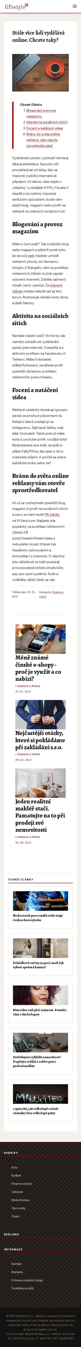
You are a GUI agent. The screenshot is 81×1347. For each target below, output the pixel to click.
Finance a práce (28, 686)
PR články (52, 514)
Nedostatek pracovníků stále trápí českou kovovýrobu (38, 917)
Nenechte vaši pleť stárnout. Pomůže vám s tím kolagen (39, 1012)
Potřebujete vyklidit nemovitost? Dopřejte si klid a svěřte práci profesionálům (37, 1061)
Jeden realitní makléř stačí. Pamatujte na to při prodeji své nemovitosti (40, 815)
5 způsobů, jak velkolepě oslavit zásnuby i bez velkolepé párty (35, 1110)
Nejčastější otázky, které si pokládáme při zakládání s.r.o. (40, 740)
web (31, 256)
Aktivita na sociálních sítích (46, 122)
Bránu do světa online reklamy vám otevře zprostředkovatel (43, 140)
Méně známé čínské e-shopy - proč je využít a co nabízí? (38, 668)
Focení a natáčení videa (44, 128)
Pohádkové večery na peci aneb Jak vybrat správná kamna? (38, 964)
